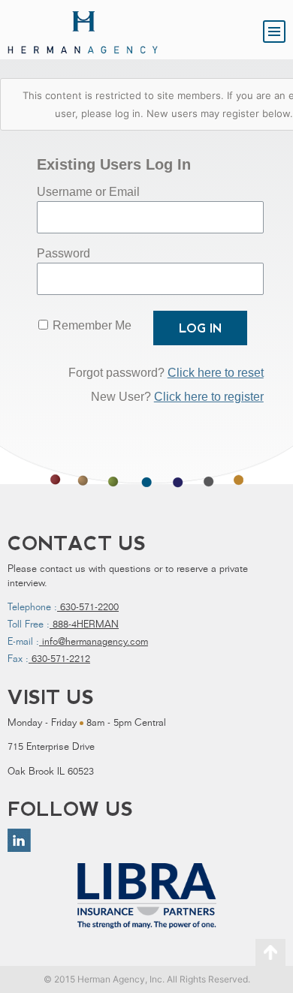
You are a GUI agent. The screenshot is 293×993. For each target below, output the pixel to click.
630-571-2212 (59, 660)
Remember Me (92, 325)
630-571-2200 (88, 608)
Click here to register (209, 396)
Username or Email (88, 191)
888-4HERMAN (84, 625)
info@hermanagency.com (93, 643)
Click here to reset (216, 372)
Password (63, 253)
